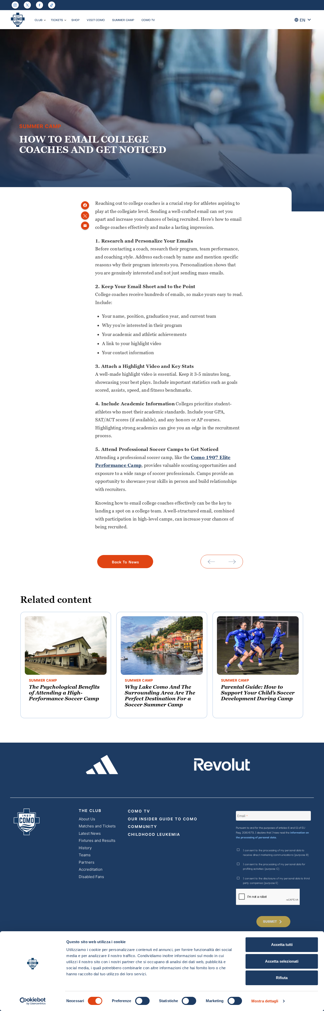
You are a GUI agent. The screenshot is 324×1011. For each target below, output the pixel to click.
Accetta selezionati (281, 961)
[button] (45, 20)
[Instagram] (15, 5)
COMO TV (148, 19)
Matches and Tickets (97, 826)
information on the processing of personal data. (272, 834)
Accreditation (91, 869)
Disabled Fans (91, 876)
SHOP (75, 19)
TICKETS (57, 19)
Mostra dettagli (264, 1001)
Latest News (90, 833)
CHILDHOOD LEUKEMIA (154, 834)
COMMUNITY (142, 826)
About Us (87, 819)
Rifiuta (282, 978)
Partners (86, 862)
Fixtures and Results (97, 840)
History (85, 847)
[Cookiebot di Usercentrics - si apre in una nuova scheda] (33, 1001)
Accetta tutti (282, 944)
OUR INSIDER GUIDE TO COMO (162, 819)
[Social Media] (27, 5)
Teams (85, 855)
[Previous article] (211, 561)
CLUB (39, 19)
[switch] (142, 1001)
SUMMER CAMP (123, 19)
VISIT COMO (96, 19)
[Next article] (232, 561)
